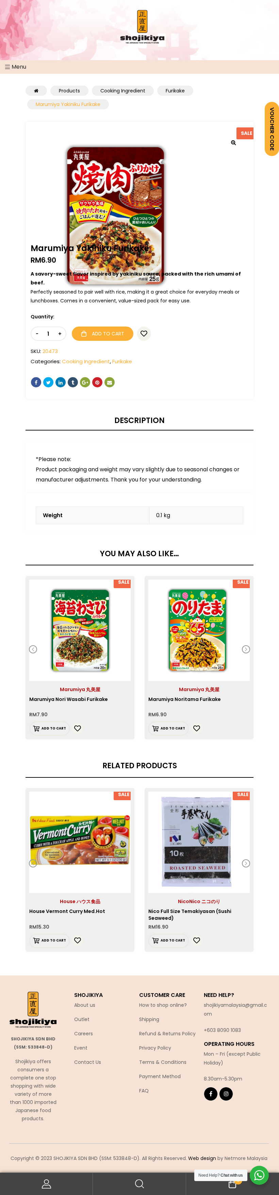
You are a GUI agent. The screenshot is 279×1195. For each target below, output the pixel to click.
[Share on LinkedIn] (60, 382)
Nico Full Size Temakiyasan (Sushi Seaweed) (189, 914)
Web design (202, 1158)
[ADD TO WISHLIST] (144, 334)
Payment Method (160, 1076)
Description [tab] (139, 421)
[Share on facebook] (36, 382)
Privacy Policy (155, 1047)
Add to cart (108, 333)
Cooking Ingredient (86, 361)
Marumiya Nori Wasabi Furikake (68, 699)
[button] (233, 142)
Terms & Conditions (162, 1062)
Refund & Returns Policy (167, 1033)
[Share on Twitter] (48, 382)
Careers (83, 1033)
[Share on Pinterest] (97, 382)
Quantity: (42, 316)
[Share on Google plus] (85, 382)
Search (139, 1184)
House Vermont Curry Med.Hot (67, 911)
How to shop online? (163, 1005)
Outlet (81, 1019)
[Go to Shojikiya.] (36, 90)
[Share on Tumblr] (73, 382)
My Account (46, 1184)
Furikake (122, 361)
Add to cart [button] (54, 728)
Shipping (149, 1019)
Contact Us (87, 1062)
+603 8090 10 (219, 1030)
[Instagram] (226, 1094)
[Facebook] (211, 1094)
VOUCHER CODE (272, 129)
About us (84, 1005)
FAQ (144, 1090)
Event (80, 1047)
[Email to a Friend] (109, 382)
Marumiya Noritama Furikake (184, 699)
